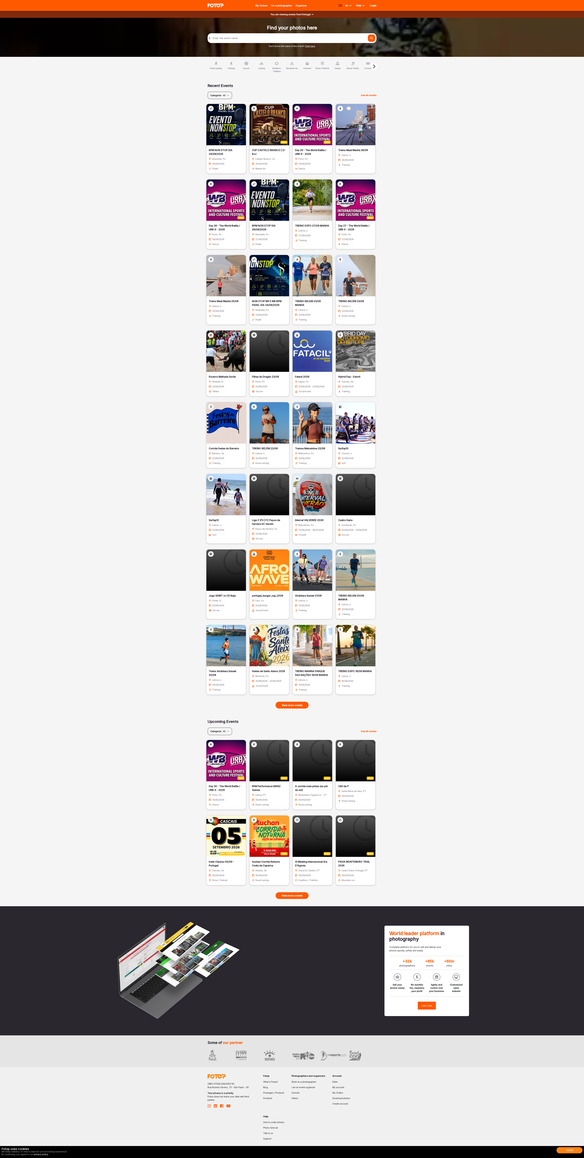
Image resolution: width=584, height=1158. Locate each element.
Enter (335, 1082)
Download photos (341, 1098)
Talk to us (268, 1133)
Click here (310, 46)
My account (338, 1087)
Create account (340, 1103)
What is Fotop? (270, 1082)
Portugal (306, 14)
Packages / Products (273, 1092)
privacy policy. (41, 1154)
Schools (296, 1092)
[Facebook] (221, 1107)
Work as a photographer (304, 1082)
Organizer (301, 5)
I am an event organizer (303, 1087)
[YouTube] (228, 1107)
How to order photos (273, 1122)
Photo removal (270, 1127)
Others (295, 1098)
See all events (368, 95)
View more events (292, 705)
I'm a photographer (281, 5)
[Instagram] (209, 1107)
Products (267, 1098)
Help (359, 5)
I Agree (569, 1150)
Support (267, 1138)
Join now (426, 1005)
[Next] (373, 66)
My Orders (261, 5)
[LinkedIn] (215, 1107)
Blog (265, 1087)
